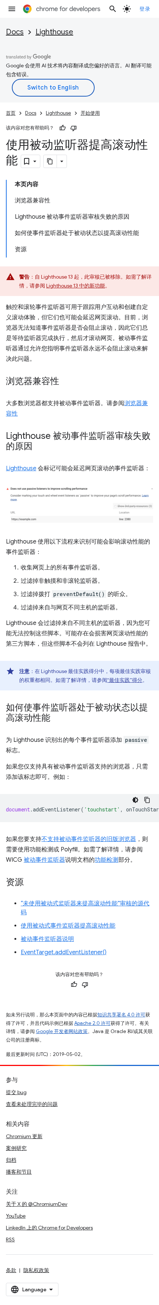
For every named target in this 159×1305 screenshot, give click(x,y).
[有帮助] (62, 128)
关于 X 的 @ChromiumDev (36, 1204)
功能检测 (106, 860)
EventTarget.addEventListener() (63, 952)
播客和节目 (19, 1171)
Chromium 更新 (24, 1136)
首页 (11, 113)
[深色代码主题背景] (135, 800)
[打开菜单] (11, 9)
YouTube (16, 1215)
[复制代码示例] (147, 800)
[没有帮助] (73, 128)
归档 (11, 1160)
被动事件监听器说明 (47, 939)
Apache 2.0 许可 (92, 1023)
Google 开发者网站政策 (62, 1031)
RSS (10, 1239)
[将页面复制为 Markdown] (50, 161)
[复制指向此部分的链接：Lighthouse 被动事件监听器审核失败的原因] (40, 447)
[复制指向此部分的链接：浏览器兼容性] (66, 381)
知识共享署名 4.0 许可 (121, 1015)
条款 (11, 1270)
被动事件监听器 (44, 860)
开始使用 (90, 113)
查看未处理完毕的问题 (32, 1104)
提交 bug (16, 1092)
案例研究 (16, 1148)
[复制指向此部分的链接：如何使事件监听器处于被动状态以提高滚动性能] (57, 718)
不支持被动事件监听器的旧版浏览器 (88, 839)
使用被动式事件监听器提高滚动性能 (68, 925)
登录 (144, 9)
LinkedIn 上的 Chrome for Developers (49, 1227)
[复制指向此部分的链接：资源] (31, 882)
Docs (15, 32)
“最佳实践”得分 (124, 680)
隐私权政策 (36, 1270)
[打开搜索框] (112, 8)
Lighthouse (54, 32)
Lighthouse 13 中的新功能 (75, 285)
